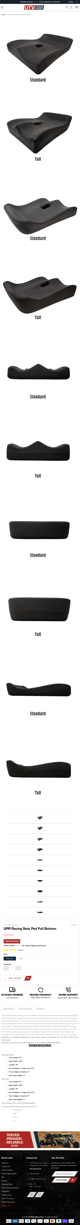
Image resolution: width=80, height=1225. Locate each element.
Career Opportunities (9, 1174)
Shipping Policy (7, 1184)
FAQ (3, 1177)
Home (3, 14)
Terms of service (8, 1198)
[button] (10, 950)
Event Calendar (7, 1170)
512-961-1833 (34, 1174)
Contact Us (6, 1166)
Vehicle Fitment (25, 1009)
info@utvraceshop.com (38, 1179)
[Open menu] (2, 7)
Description (8, 1009)
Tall (20, 959)
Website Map (6, 1206)
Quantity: (7, 964)
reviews (40, 1009)
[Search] (66, 7)
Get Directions (35, 1169)
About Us (5, 1163)
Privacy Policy (7, 1195)
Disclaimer (5, 1191)
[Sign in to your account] (71, 7)
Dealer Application (8, 1202)
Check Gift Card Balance (10, 1188)
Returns (4, 1181)
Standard (10, 959)
